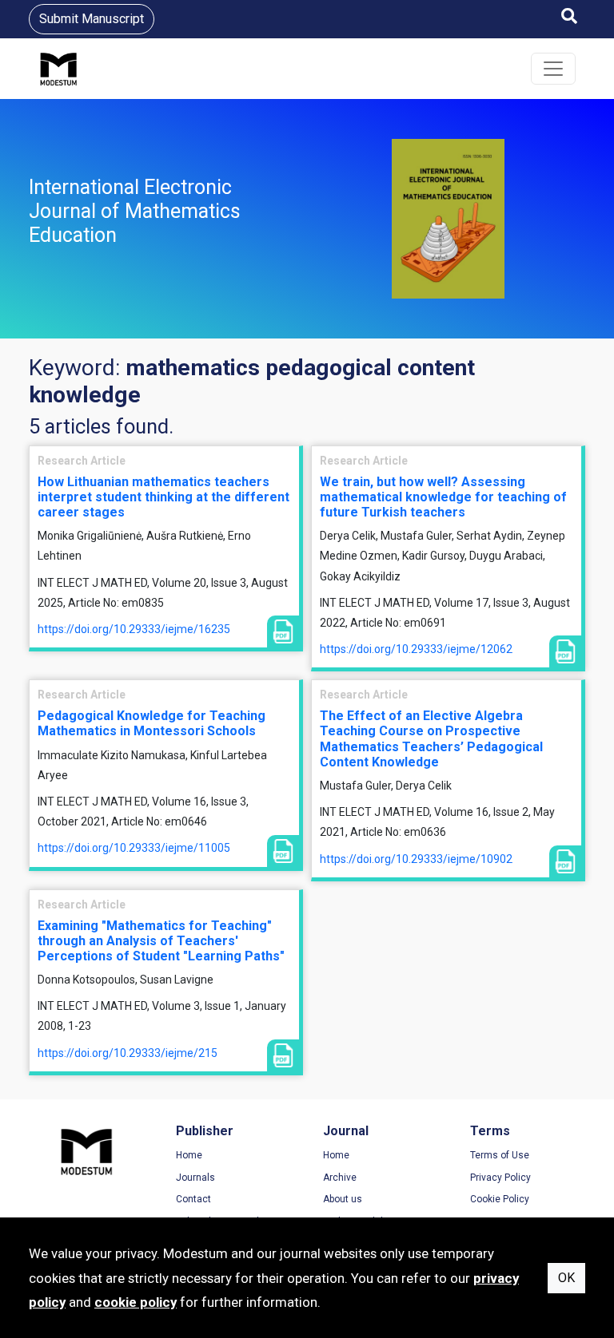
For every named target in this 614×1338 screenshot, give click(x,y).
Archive (340, 1177)
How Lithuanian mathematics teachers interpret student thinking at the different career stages (163, 497)
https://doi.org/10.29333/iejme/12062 (416, 649)
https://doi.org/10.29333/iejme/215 (127, 1053)
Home (189, 1155)
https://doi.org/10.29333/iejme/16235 (134, 629)
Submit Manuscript (91, 18)
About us (342, 1199)
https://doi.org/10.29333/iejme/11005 (134, 847)
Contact (193, 1199)
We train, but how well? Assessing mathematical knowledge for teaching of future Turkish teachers (443, 497)
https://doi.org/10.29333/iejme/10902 (416, 859)
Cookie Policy (499, 1199)
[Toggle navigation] (553, 69)
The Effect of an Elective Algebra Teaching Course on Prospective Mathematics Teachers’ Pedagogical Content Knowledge (431, 739)
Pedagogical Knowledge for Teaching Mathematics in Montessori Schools (151, 723)
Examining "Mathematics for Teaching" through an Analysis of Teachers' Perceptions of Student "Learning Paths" (161, 941)
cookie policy (135, 1302)
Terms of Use (499, 1155)
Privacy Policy (500, 1177)
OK (566, 1277)
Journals (195, 1177)
